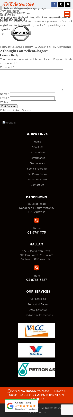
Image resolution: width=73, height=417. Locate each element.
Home (37, 142)
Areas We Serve (37, 180)
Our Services (37, 153)
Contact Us (37, 185)
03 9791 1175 (36, 232)
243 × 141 (49, 47)
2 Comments (63, 47)
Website (5, 102)
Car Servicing (38, 299)
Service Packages (37, 169)
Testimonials (37, 163)
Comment (7, 67)
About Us (37, 147)
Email (4, 98)
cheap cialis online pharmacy (21, 8)
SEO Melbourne (37, 412)
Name (4, 94)
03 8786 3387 (36, 280)
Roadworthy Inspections (38, 315)
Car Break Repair (37, 174)
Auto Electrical (38, 310)
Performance (37, 158)
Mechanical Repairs (38, 304)
